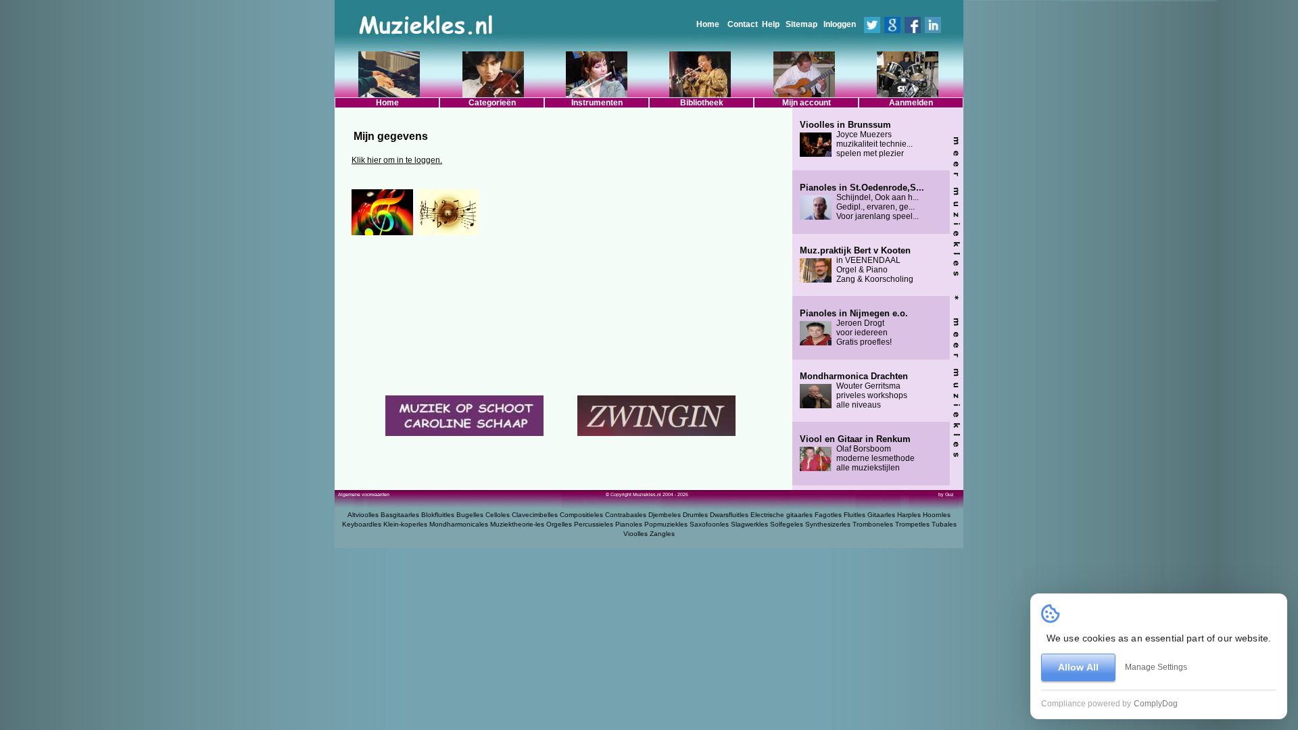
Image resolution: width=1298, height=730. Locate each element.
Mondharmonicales (458, 524)
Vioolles (635, 533)
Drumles (695, 514)
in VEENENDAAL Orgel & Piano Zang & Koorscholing (856, 265)
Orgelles (559, 524)
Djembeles (664, 514)
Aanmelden (911, 102)
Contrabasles (625, 514)
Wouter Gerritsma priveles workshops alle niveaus (854, 391)
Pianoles (628, 524)
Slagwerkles (749, 524)
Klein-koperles (405, 524)
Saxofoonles (709, 524)
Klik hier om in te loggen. (397, 160)
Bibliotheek (701, 102)
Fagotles (828, 514)
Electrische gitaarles (781, 514)
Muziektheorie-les (517, 524)
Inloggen (839, 24)
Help (770, 24)
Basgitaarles (400, 514)
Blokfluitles (437, 514)
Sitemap (801, 24)
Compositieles (581, 514)
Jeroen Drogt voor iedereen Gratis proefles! (854, 328)
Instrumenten (597, 102)
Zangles (662, 533)
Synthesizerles (827, 524)
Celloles (497, 514)
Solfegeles (786, 524)
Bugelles (469, 514)
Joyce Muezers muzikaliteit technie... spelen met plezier (856, 139)
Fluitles (854, 514)
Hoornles (937, 514)
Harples (909, 514)
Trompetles (912, 524)
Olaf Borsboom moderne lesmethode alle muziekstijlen (857, 453)
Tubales (944, 524)
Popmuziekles (666, 524)
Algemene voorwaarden (363, 494)
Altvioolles (363, 514)
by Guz (946, 494)
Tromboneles (872, 524)
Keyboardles (361, 524)
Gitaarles (881, 514)
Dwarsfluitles (729, 514)
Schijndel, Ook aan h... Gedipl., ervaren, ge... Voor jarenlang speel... (862, 202)
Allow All (1078, 667)
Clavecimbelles (535, 514)
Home (707, 24)
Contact (742, 24)
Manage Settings (1156, 667)
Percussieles (593, 524)
